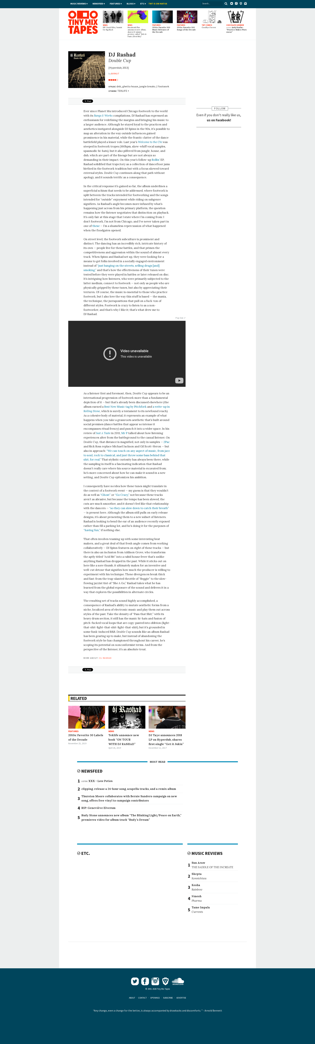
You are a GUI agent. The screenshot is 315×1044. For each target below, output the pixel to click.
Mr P (124, 433)
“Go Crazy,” (122, 495)
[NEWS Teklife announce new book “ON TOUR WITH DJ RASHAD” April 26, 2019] (126, 717)
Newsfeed (98, 3)
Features (115, 3)
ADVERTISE (181, 997)
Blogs (130, 3)
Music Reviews (78, 3)
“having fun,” (92, 530)
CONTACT (142, 997)
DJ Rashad (105, 657)
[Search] (225, 3)
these (96, 226)
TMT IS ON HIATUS (157, 3)
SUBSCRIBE (168, 997)
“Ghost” (105, 495)
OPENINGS (155, 997)
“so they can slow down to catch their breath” (139, 508)
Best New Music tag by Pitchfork (125, 406)
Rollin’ (156, 160)
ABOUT (132, 997)
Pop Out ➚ (181, 318)
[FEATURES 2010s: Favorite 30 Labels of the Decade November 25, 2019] (86, 717)
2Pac (167, 442)
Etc (142, 3)
